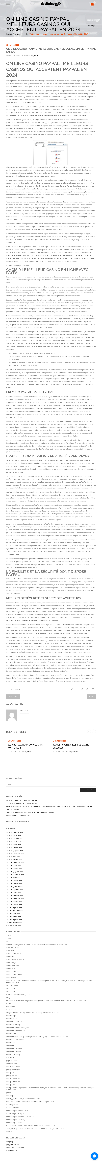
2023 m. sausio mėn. (14, 884)
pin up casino (11, 1076)
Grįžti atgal (91, 26)
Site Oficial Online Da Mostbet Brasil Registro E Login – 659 (30, 1102)
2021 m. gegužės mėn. (14, 911)
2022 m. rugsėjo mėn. (14, 896)
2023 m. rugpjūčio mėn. (15, 862)
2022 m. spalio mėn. (14, 893)
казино (9, 1132)
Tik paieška (87, 790)
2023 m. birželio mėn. (14, 868)
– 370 (8, 936)
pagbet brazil (11, 1061)
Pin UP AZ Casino (13, 1067)
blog (8, 998)
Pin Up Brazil (11, 1073)
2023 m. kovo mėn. (13, 878)
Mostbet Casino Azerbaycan (17, 1028)
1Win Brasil (10, 951)
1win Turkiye (11, 963)
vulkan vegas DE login (15, 1114)
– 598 (8, 939)
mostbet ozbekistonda (15, 1040)
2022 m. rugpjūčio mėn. (15, 899)
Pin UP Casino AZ (13, 1079)
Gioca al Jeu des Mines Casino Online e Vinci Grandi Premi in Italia (30, 812)
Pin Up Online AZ (13, 1082)
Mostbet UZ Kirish (13, 1052)
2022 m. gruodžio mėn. (15, 887)
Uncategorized (21, 34)
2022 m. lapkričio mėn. (15, 890)
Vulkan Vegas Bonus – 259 (17, 1111)
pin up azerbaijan (13, 1070)
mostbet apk (11, 1016)
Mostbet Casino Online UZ (16, 1031)
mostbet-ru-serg (13, 1055)
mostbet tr (10, 1043)
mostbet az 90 (12, 1019)
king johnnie (11, 1010)
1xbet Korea (11, 978)
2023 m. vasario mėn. (14, 881)
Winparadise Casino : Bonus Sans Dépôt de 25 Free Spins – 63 (31, 1126)
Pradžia (9, 34)
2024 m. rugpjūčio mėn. (15, 841)
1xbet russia (11, 989)
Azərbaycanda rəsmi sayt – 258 (18, 995)
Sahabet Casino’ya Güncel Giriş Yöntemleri (21, 800)
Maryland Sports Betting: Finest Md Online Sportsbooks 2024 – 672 (33, 1013)
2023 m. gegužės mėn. (15, 872)
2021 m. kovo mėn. (13, 914)
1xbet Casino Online (14, 975)
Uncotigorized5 (12, 1108)
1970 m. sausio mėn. (14, 926)
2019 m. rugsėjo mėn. (14, 920)
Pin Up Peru (11, 1085)
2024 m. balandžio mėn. (15, 853)
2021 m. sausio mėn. (14, 917)
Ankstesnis (13, 696)
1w (7, 942)
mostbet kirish (12, 1034)
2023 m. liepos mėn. (14, 865)
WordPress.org (11, 1151)
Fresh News (11, 1007)
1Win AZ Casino (12, 948)
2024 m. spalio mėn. (14, 835)
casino (8, 1004)
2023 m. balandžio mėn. (15, 875)
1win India (10, 957)
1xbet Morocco (12, 986)
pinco (8, 1093)
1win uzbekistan (12, 966)
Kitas (91, 696)
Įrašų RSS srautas (12, 1145)
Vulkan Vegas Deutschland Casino (20, 1117)
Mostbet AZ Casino (14, 1022)
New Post (10, 1058)
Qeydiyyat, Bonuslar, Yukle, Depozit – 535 (23, 1099)
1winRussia (10, 969)
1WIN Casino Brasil (13, 954)
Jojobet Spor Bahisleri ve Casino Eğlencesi (21, 803)
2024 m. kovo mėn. (13, 856)
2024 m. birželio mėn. (14, 847)
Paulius (36, 56)
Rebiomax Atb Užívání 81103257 (18, 815)
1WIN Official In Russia (15, 960)
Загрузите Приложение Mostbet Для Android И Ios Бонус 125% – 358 (35, 1129)
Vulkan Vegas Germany (15, 1120)
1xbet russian (11, 992)
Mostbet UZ (11, 1046)
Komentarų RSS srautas (15, 1148)
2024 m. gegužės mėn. (15, 850)
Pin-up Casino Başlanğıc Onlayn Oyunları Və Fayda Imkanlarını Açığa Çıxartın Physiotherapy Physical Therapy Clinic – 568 (50, 1089)
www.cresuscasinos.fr (34, 102)
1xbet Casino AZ (12, 972)
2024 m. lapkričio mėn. (15, 832)
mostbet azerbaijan (14, 1025)
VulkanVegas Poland (14, 1123)
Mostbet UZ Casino (14, 1049)
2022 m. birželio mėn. (14, 902)
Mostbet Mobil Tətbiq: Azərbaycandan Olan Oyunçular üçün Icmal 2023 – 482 (37, 1037)
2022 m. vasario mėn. (14, 905)
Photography (11, 1064)
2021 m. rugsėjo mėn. (14, 908)
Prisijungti (10, 1142)
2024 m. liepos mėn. (14, 844)
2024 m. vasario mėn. (14, 859)
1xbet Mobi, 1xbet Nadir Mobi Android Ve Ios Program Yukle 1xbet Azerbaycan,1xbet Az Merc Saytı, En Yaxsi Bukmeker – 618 (49, 982)
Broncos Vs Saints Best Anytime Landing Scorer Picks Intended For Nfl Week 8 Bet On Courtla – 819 (46, 1001)
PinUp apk (10, 1096)
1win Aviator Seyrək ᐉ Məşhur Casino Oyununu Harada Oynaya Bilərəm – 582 (37, 945)
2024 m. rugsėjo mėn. (14, 838)
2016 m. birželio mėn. (14, 923)
